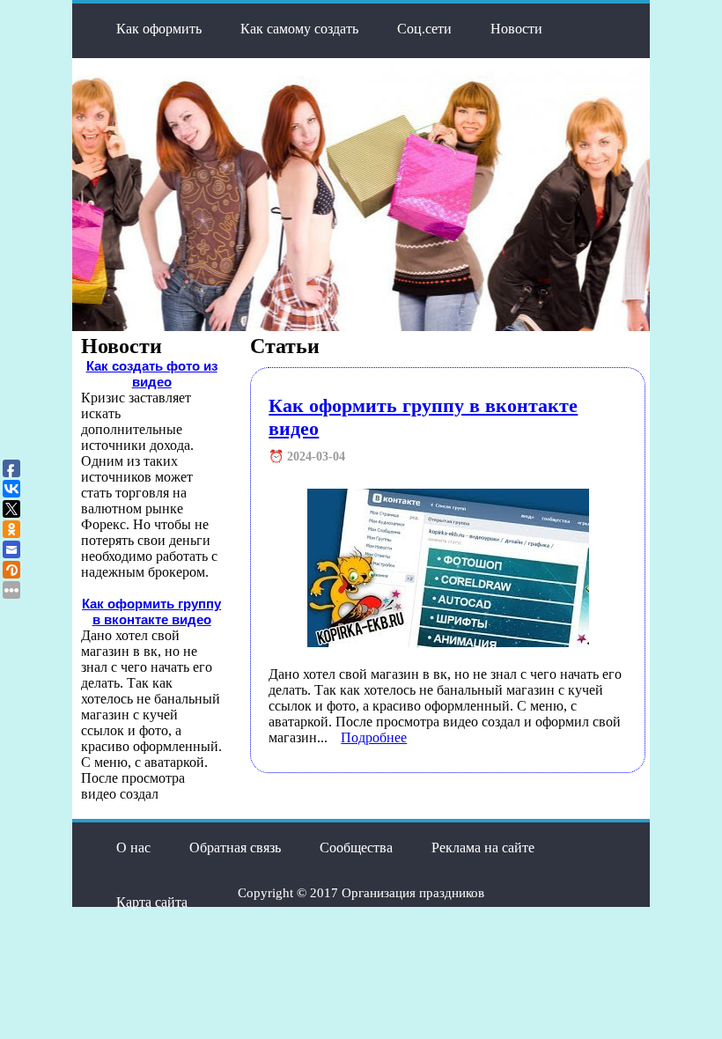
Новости (516, 28)
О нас (133, 847)
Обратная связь (235, 847)
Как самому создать (299, 28)
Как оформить (159, 28)
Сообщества (356, 847)
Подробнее (374, 737)
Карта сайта (152, 902)
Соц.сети (424, 28)
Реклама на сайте (482, 847)
